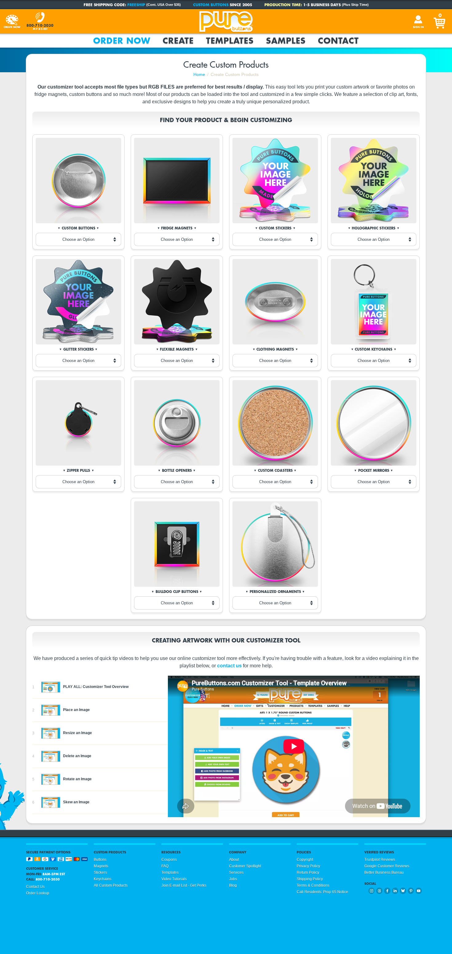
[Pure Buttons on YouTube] (418, 891)
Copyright (305, 859)
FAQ (165, 866)
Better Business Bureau (384, 872)
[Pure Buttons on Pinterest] (411, 891)
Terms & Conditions (313, 885)
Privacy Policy (308, 866)
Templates (230, 40)
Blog (233, 885)
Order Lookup (37, 893)
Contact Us (35, 886)
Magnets (101, 866)
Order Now (121, 40)
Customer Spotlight (245, 866)
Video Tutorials (174, 879)
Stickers (100, 872)
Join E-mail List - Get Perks (183, 885)
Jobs (233, 879)
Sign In (418, 27)
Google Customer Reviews (386, 866)
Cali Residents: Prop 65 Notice (322, 892)
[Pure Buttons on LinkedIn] (395, 891)
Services (236, 872)
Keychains (102, 879)
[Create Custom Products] (12, 21)
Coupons (169, 859)
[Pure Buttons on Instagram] (371, 891)
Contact (338, 40)
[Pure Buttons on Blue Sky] (403, 891)
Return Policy (308, 872)
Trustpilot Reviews (379, 859)
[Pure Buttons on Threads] (379, 891)
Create (178, 40)
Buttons (100, 859)
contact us (229, 665)
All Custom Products (111, 885)
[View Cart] (440, 21)
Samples (286, 40)
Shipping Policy (310, 879)
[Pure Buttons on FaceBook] (387, 891)
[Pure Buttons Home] (226, 22)
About (234, 859)
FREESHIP (136, 4)
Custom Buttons (210, 4)
